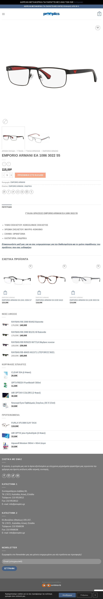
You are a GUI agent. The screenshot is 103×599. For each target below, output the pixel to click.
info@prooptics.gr (17, 504)
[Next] (96, 75)
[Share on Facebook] (9, 192)
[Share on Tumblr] (31, 192)
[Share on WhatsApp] (4, 192)
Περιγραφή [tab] (7, 207)
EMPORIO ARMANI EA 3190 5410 (49, 300)
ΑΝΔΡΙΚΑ (28, 186)
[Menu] (3, 14)
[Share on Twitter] (13, 192)
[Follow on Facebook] (4, 476)
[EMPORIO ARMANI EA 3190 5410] (51, 279)
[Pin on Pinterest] (22, 192)
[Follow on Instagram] (9, 476)
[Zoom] (5, 121)
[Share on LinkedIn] (27, 192)
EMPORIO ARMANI (50, 151)
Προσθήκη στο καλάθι (30, 175)
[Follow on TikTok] (13, 476)
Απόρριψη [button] (78, 2)
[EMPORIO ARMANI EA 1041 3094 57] (17, 279)
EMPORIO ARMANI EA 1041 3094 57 (17, 300)
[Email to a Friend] (18, 192)
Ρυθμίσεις (84, 595)
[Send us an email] (18, 476)
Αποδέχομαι (67, 595)
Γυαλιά (20, 151)
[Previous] (7, 75)
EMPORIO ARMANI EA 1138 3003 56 (84, 300)
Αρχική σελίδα (8, 151)
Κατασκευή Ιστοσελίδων (51, 582)
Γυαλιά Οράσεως (33, 151)
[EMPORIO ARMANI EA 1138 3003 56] (85, 279)
